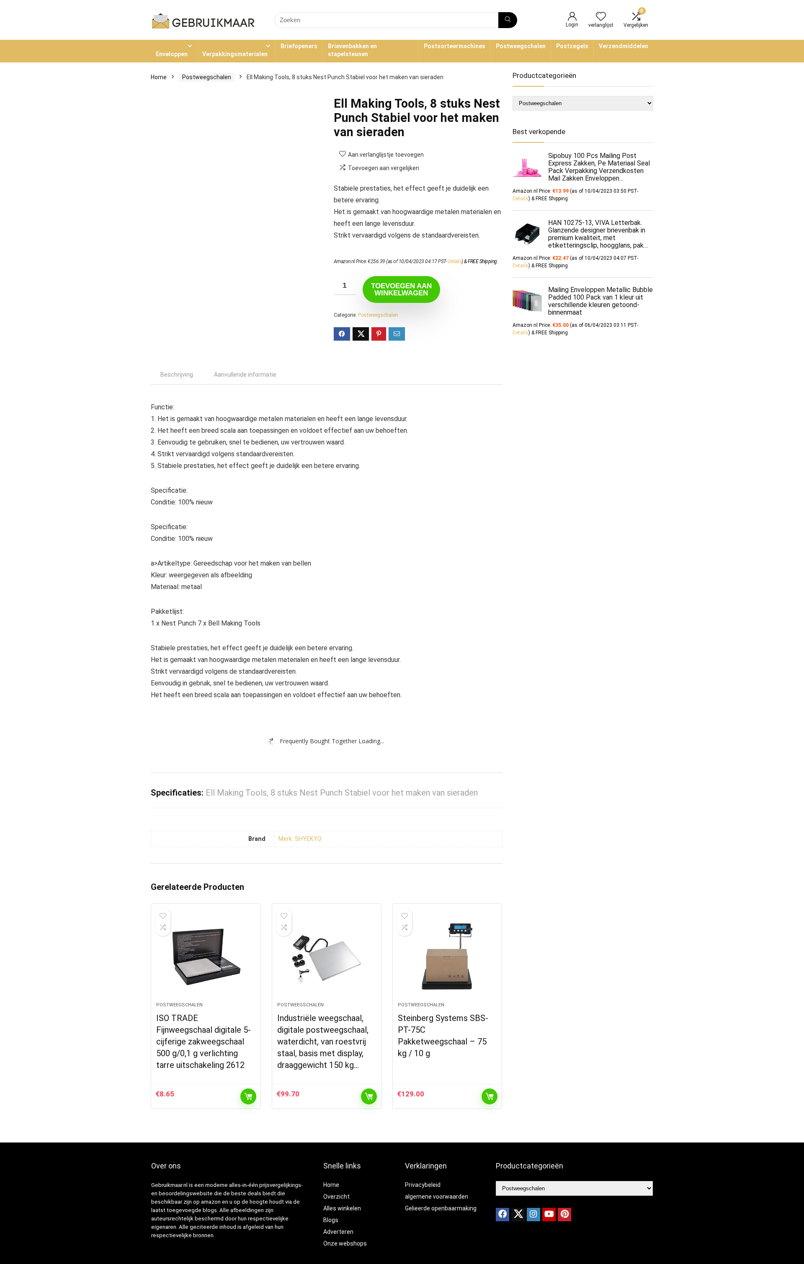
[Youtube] (549, 1214)
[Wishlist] (601, 17)
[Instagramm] (533, 1214)
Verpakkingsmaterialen (235, 54)
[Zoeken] (507, 20)
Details (455, 261)
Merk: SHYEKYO (300, 839)
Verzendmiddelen (623, 46)
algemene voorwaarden (436, 1196)
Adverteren (338, 1231)
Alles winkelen (342, 1208)
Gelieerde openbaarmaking (441, 1208)
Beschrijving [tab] (176, 374)
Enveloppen (172, 54)
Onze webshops (345, 1243)
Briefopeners (299, 46)
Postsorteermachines (454, 46)
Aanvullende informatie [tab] (245, 374)
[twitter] (518, 1214)
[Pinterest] (564, 1214)
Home (159, 77)
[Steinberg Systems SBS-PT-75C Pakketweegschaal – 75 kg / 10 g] (447, 957)
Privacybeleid (423, 1184)
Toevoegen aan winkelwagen (401, 289)
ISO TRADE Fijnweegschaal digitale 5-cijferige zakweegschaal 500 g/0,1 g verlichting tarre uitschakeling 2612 (203, 1041)
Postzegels (572, 46)
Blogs (330, 1220)
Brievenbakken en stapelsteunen (352, 50)
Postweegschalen (521, 46)
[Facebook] (502, 1214)
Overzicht (336, 1196)
